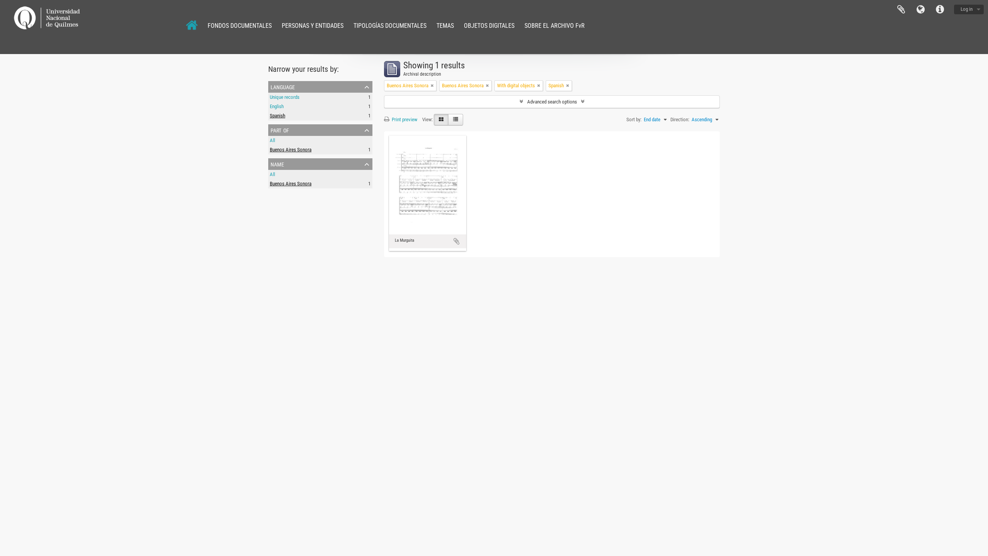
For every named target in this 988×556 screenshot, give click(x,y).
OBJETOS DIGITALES (489, 25)
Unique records (284, 97)
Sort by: (633, 119)
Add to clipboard (456, 241)
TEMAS (445, 25)
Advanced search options (552, 102)
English (277, 106)
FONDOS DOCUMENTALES (240, 25)
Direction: (679, 119)
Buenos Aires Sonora (290, 150)
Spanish (277, 116)
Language (920, 9)
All (272, 140)
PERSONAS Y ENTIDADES (312, 25)
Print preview (404, 119)
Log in (967, 9)
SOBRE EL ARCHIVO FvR (554, 25)
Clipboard (901, 9)
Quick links (939, 9)
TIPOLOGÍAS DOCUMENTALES (390, 25)
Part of (280, 129)
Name (277, 163)
